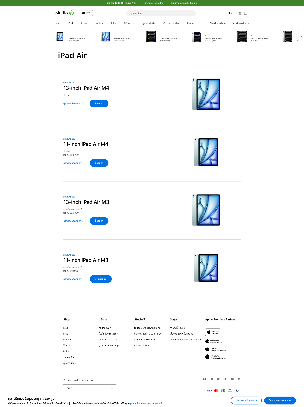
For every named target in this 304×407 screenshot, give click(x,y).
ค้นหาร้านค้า (105, 328)
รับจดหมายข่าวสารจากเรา (79, 380)
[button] (55, 3)
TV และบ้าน (69, 357)
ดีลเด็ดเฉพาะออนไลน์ (153, 3)
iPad (65, 333)
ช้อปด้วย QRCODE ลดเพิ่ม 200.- (122, 3)
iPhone (67, 339)
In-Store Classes (108, 339)
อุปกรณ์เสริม (69, 363)
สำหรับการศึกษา (241, 23)
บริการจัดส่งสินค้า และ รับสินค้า (185, 339)
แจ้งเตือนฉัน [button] (100, 279)
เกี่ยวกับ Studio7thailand (147, 328)
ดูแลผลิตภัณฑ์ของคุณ (109, 345)
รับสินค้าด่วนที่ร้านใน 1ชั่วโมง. (184, 3)
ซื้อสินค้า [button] (99, 103)
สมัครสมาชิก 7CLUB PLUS (148, 333)
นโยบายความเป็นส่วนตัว (181, 333)
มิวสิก (66, 351)
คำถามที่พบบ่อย (177, 328)
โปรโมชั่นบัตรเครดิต (108, 333)
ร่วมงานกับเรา (141, 345)
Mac (65, 328)
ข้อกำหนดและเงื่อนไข (144, 339)
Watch (66, 345)
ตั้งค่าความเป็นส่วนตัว (246, 400)
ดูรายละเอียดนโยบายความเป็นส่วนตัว (146, 403)
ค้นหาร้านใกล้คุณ (217, 23)
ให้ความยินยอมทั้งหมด (280, 400)
